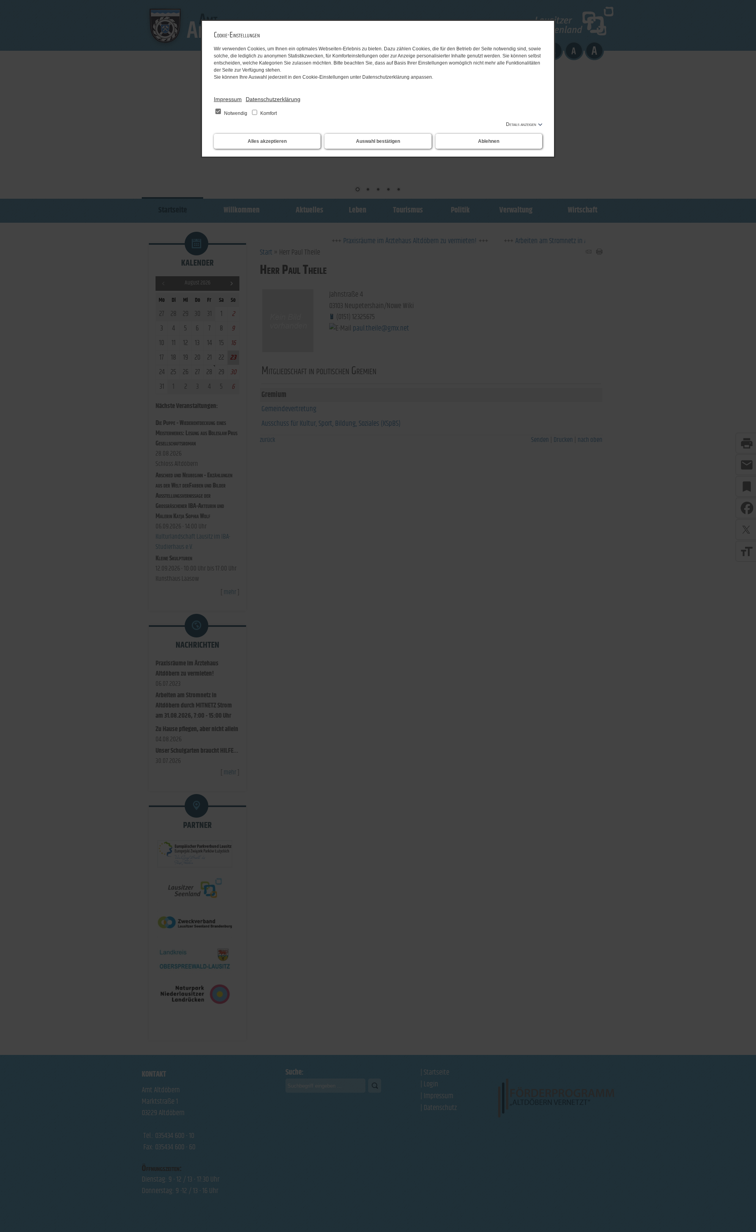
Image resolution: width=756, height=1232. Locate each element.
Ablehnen (488, 141)
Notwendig (235, 113)
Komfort (268, 113)
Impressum (228, 99)
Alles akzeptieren (267, 141)
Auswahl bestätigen (378, 141)
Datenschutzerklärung (273, 99)
